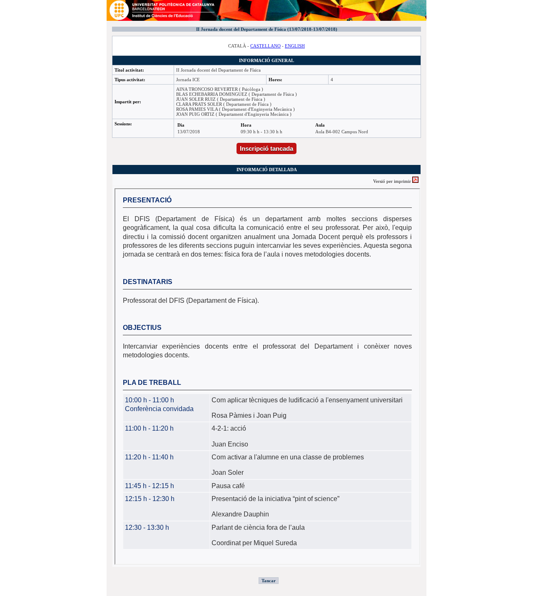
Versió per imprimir (392, 181)
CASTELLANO (265, 45)
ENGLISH (295, 45)
